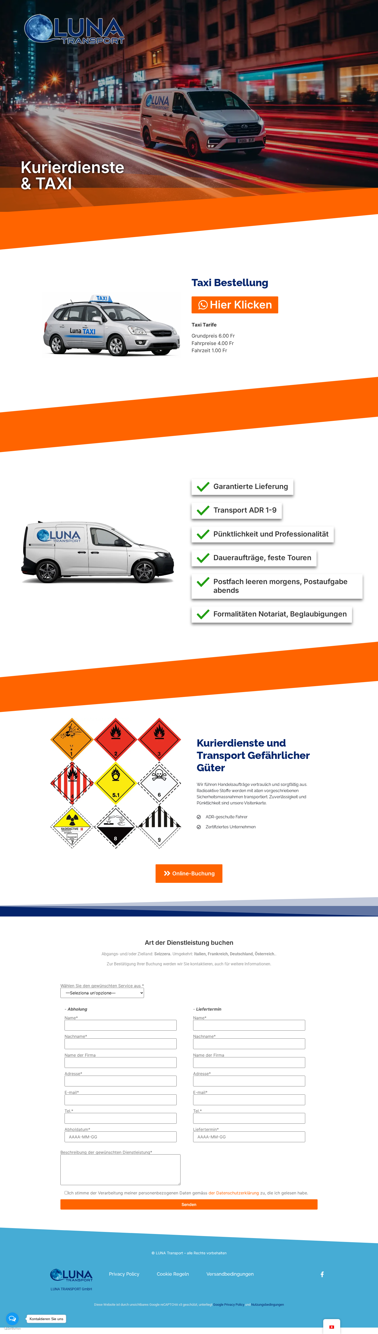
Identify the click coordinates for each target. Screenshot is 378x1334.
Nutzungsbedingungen (267, 1304)
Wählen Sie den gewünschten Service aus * (102, 986)
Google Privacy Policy (228, 1304)
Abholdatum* (77, 1129)
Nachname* (76, 1036)
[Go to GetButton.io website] (12, 1328)
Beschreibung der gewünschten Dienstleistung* (106, 1152)
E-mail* (72, 1092)
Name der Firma (80, 1055)
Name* (71, 1018)
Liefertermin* (206, 1129)
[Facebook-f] (322, 1274)
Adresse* (73, 1074)
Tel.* (69, 1111)
